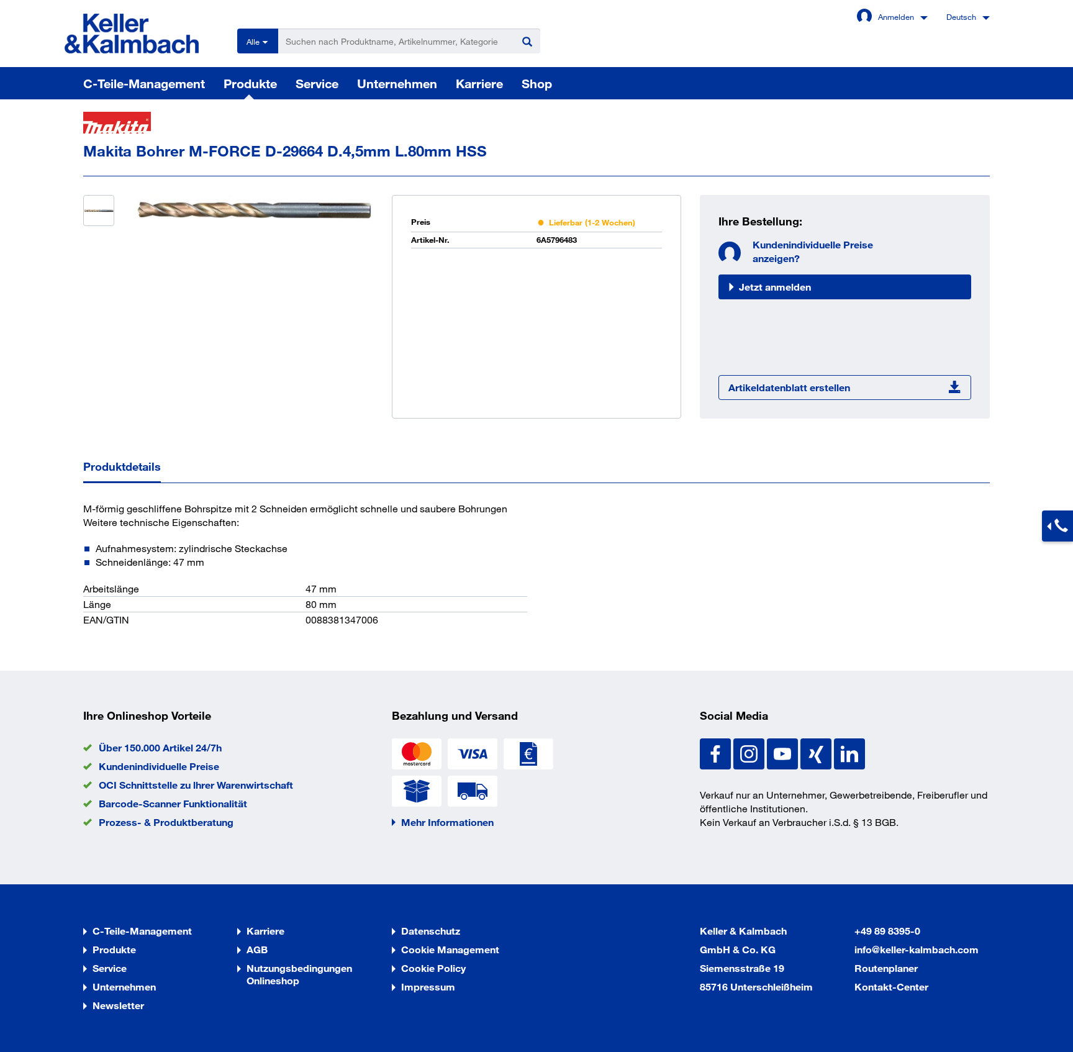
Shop (537, 83)
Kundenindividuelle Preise (159, 766)
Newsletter (118, 1005)
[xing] (817, 752)
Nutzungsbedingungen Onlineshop (299, 974)
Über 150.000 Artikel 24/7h (160, 747)
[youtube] (783, 752)
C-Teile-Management (144, 83)
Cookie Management (450, 949)
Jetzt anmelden (775, 286)
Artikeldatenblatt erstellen (789, 387)
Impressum (428, 986)
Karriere (479, 83)
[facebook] (716, 752)
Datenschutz (430, 930)
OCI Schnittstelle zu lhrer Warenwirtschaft (196, 785)
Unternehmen (397, 83)
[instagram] (750, 752)
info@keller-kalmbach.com (916, 949)
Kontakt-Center (891, 986)
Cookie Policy (433, 968)
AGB (257, 949)
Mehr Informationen (447, 822)
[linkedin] (849, 752)
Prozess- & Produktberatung (166, 822)
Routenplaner (886, 968)
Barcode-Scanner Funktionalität (173, 803)
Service (317, 83)
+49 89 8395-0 (887, 930)
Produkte (250, 83)
